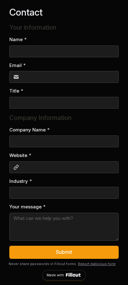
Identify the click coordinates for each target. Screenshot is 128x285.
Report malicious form (97, 264)
